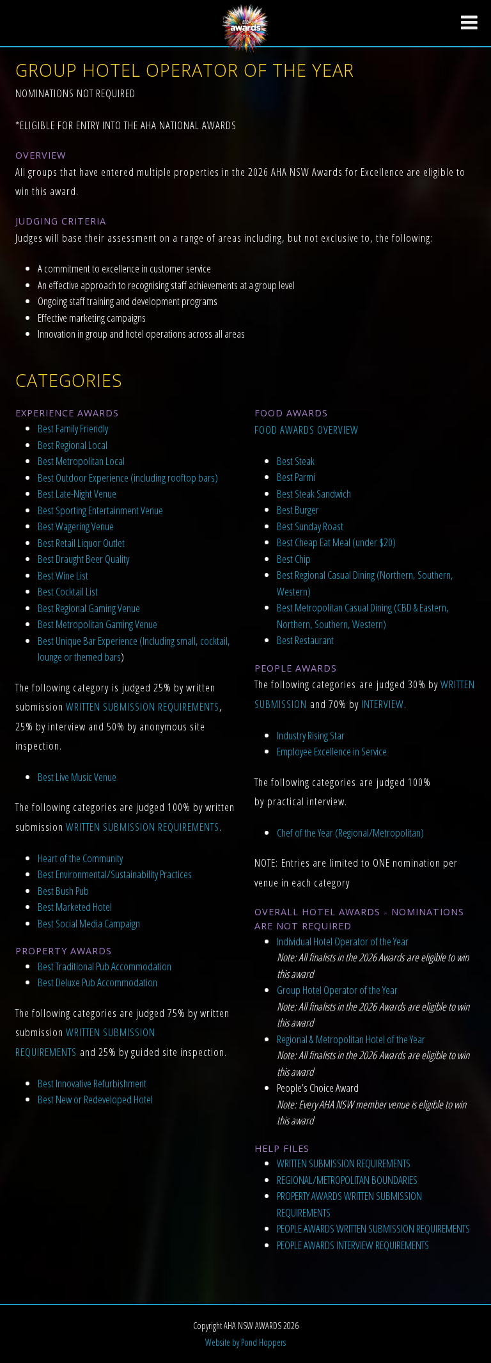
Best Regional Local (72, 444)
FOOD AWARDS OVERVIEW (306, 429)
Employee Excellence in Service (332, 751)
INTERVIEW (382, 704)
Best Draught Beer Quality (83, 558)
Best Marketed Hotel (75, 906)
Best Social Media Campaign (89, 923)
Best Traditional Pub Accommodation (104, 966)
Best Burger (298, 509)
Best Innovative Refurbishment (92, 1083)
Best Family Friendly (73, 428)
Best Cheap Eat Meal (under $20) (336, 542)
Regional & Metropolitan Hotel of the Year (351, 1039)
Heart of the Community (80, 858)
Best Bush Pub (63, 890)
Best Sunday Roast (310, 526)
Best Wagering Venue (76, 526)
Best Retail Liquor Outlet (81, 542)
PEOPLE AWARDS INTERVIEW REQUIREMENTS (353, 1245)
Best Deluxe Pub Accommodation (97, 982)
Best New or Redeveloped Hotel (95, 1099)
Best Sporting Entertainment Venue (100, 510)
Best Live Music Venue (77, 776)
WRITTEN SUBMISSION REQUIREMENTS (142, 706)
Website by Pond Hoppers (245, 1342)
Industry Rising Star (311, 735)
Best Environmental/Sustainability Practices (115, 874)
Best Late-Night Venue (77, 493)
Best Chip (294, 558)
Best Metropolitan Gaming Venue (97, 624)
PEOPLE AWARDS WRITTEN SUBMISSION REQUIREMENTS (373, 1228)
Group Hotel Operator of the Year (337, 989)
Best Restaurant (305, 640)
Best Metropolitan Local (81, 460)
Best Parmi (296, 476)
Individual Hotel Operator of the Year (343, 941)
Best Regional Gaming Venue (89, 608)
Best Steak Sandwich (314, 493)
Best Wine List (63, 575)
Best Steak (296, 460)
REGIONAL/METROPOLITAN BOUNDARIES (347, 1179)
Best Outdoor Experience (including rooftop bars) (128, 477)
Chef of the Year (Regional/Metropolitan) (350, 832)
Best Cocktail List (68, 591)
